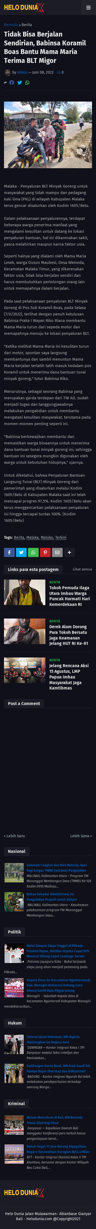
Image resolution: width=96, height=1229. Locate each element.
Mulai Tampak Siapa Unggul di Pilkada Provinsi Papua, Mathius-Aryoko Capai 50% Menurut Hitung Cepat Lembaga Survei (58, 951)
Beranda (11, 25)
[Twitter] (19, 82)
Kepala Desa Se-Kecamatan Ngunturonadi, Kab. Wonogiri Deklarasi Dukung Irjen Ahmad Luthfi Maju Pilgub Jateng (59, 985)
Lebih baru (16, 836)
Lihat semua (82, 569)
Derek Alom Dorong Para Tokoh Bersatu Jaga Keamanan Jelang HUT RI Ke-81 (68, 635)
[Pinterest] (45, 552)
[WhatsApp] (27, 82)
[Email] (57, 552)
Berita (27, 25)
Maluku (47, 538)
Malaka (32, 538)
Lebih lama (79, 836)
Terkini (60, 538)
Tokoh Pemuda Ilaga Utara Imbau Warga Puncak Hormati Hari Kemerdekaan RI (69, 596)
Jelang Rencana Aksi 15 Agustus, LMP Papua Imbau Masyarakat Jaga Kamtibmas (69, 677)
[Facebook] (11, 82)
